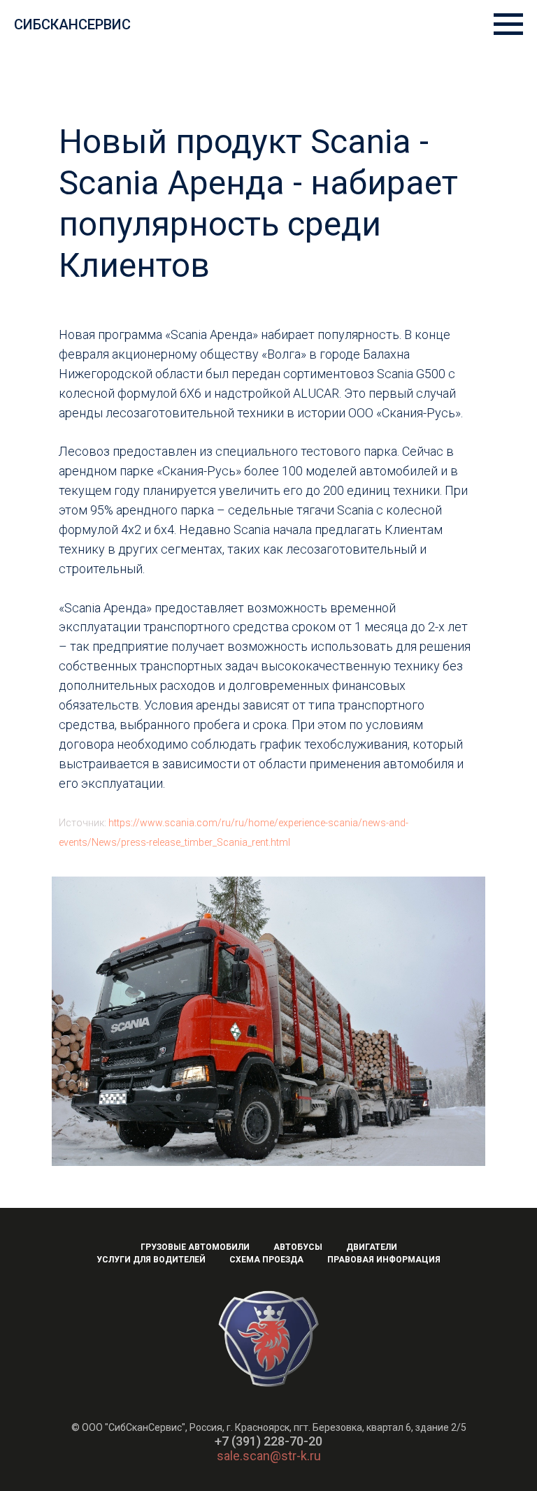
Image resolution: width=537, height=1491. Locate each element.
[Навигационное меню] (508, 24)
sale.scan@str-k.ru (269, 1455)
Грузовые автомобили (195, 1247)
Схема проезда (266, 1260)
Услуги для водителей (151, 1260)
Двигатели (371, 1247)
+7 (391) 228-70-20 (268, 1441)
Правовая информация (384, 1260)
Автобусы (297, 1247)
